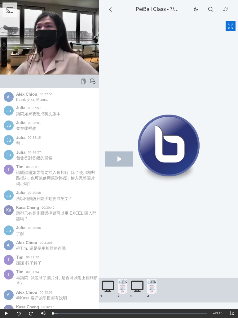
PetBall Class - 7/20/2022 (159, 9)
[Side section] (112, 9)
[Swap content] (226, 9)
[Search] (211, 9)
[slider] (130, 313)
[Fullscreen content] (231, 26)
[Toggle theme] (196, 9)
